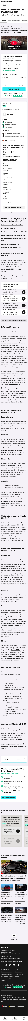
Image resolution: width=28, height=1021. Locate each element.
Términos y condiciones (6, 995)
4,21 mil (22, 15)
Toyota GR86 (15, 650)
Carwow (11, 114)
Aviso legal (3, 1001)
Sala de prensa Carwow (7, 976)
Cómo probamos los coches (10, 109)
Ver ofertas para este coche (10, 156)
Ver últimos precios (14, 89)
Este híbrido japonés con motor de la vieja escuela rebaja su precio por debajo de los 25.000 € (13, 878)
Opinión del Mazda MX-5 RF (10, 244)
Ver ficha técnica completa (14, 207)
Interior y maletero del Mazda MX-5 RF (14, 232)
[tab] (3, 20)
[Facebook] (2, 965)
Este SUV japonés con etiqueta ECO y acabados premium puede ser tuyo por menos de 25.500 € (20, 919)
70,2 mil (13, 15)
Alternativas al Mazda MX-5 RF (11, 247)
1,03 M (4, 15)
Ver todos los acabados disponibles (14, 320)
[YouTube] (14, 965)
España (5, 1006)
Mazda (4, 5)
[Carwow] (6, 1)
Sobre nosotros (5, 969)
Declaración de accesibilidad (19, 999)
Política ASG (21, 997)
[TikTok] (18, 965)
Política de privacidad (6, 999)
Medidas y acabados (14, 20)
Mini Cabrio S (10, 654)
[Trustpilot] (14, 96)
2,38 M (17, 15)
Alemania (12, 1006)
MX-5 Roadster (18, 378)
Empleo (17, 969)
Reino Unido (21, 1006)
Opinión (3, 20)
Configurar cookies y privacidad (9, 997)
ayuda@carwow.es (15, 958)
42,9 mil (8, 15)
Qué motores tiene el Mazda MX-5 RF (13, 235)
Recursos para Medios (6, 974)
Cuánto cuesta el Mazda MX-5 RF (12, 225)
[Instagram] (10, 965)
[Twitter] (6, 965)
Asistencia (4, 947)
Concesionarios (18, 972)
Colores (24, 20)
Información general (8, 228)
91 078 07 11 (8, 956)
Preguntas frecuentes (6, 972)
